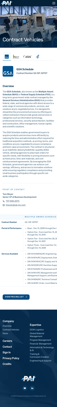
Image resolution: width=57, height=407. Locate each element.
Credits (7, 364)
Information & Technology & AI (42, 349)
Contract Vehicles (11, 330)
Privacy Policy (11, 358)
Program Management (40, 340)
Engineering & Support (40, 361)
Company (8, 321)
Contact (7, 347)
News (5, 334)
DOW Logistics (37, 330)
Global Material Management (37, 335)
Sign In (7, 352)
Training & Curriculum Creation (39, 355)
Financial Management (40, 344)
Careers (7, 341)
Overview (7, 326)
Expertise (35, 325)
